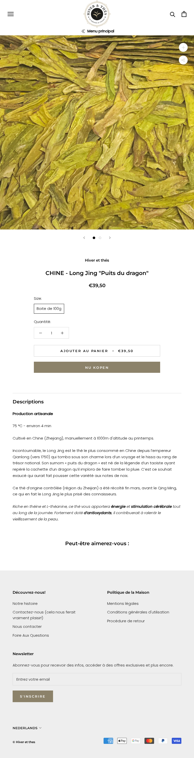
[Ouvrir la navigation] (11, 14)
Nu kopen (97, 367)
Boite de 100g (49, 308)
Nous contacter (27, 626)
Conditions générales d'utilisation (138, 612)
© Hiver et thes (24, 742)
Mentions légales (123, 603)
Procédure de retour (126, 621)
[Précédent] (84, 238)
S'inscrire (33, 696)
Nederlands (25, 728)
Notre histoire (25, 603)
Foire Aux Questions (31, 635)
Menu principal (100, 31)
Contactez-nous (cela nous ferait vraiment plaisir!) (44, 615)
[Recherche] (172, 14)
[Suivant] (110, 238)
